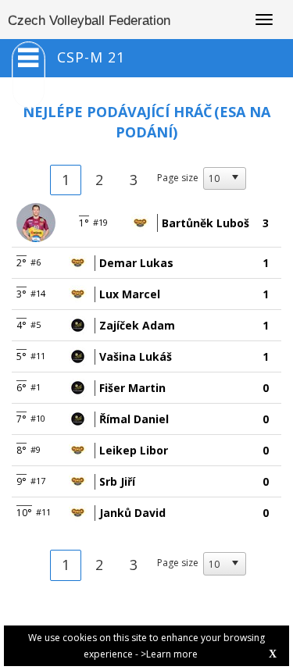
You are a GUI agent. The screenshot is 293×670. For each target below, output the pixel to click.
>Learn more (169, 654)
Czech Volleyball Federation (89, 20)
